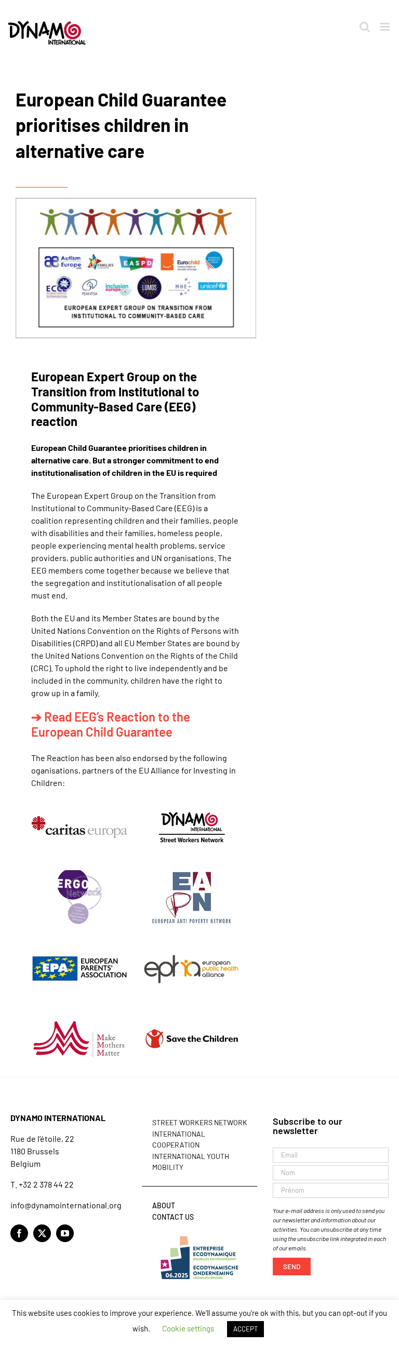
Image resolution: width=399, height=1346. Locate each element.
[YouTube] (65, 1233)
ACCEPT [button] (245, 1329)
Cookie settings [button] (188, 1328)
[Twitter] (42, 1233)
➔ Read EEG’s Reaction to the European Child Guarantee (110, 724)
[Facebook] (19, 1233)
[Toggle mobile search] (365, 26)
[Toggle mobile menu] (385, 26)
